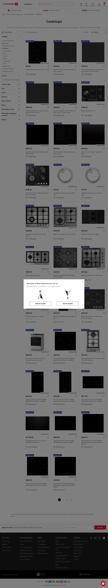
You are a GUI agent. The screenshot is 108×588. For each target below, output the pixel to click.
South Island (68, 304)
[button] (103, 583)
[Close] (82, 281)
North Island (40, 304)
